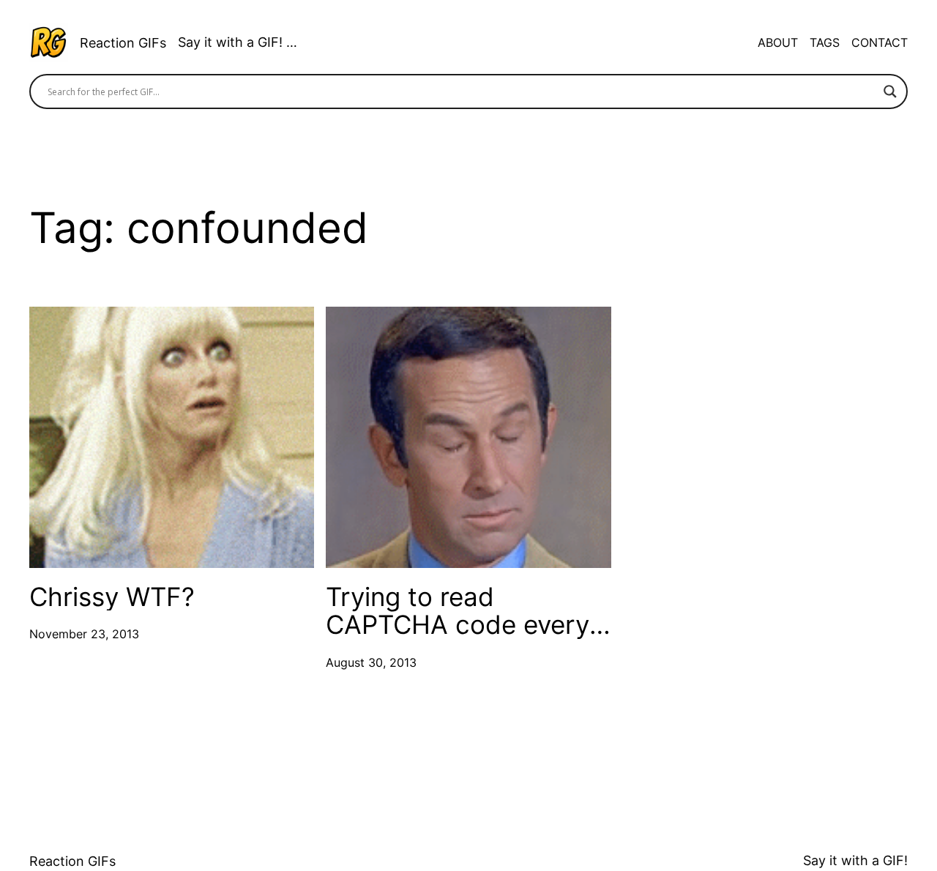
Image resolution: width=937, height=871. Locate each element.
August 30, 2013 (371, 662)
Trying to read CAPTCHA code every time (457, 611)
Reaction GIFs (123, 43)
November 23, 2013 (84, 634)
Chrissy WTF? (112, 597)
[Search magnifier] (890, 91)
